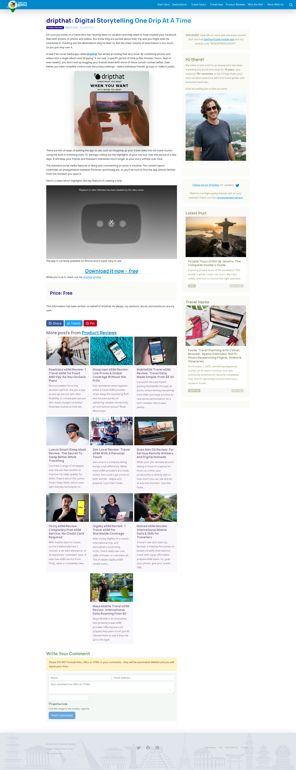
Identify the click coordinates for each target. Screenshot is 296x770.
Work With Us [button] (275, 4)
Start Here (164, 4)
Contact (244, 747)
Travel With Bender (66, 744)
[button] (291, 4)
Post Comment (62, 715)
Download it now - (111, 271)
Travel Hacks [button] (198, 4)
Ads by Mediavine (54, 753)
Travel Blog (211, 747)
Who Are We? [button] (255, 4)
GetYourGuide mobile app (219, 39)
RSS (220, 747)
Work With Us (231, 747)
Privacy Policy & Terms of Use (59, 748)
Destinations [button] (179, 4)
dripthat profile (92, 277)
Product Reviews (235, 4)
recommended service (230, 197)
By (86, 27)
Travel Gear (216, 4)
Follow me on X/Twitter (206, 185)
